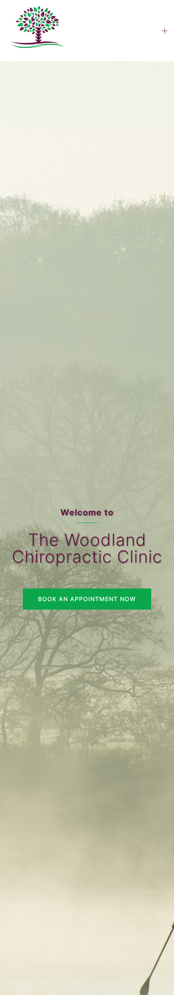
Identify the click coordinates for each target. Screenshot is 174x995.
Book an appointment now (87, 598)
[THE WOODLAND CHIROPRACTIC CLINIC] (37, 30)
